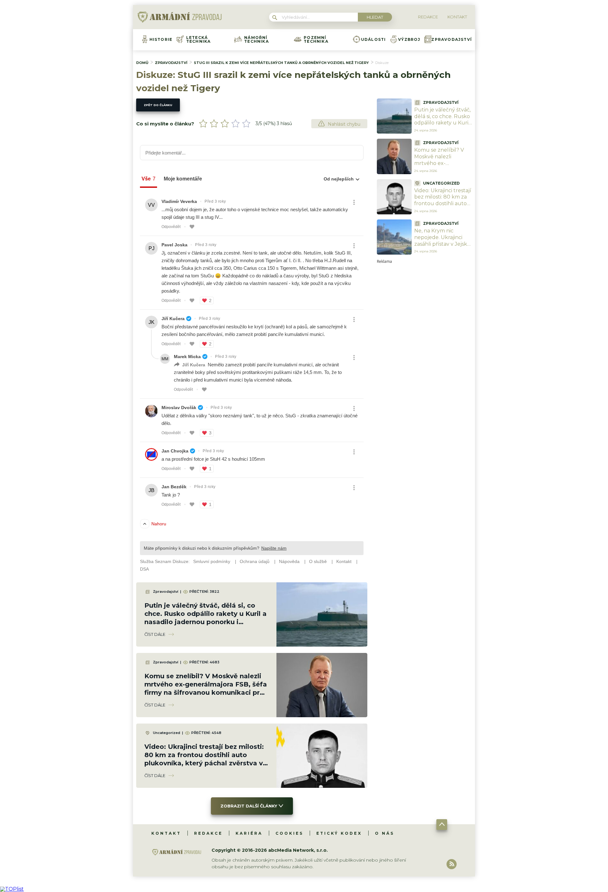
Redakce (208, 833)
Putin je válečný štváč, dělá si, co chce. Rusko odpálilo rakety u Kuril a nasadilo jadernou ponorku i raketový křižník (442, 126)
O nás (384, 833)
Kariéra (249, 833)
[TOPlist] (12, 889)
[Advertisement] (424, 358)
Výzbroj (409, 39)
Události (373, 39)
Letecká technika (198, 39)
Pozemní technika (316, 39)
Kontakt (166, 833)
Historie (161, 39)
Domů (142, 62)
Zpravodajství (451, 39)
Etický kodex (339, 833)
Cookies (289, 833)
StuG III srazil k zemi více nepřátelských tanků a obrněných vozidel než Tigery (281, 62)
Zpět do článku (158, 105)
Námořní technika (256, 39)
